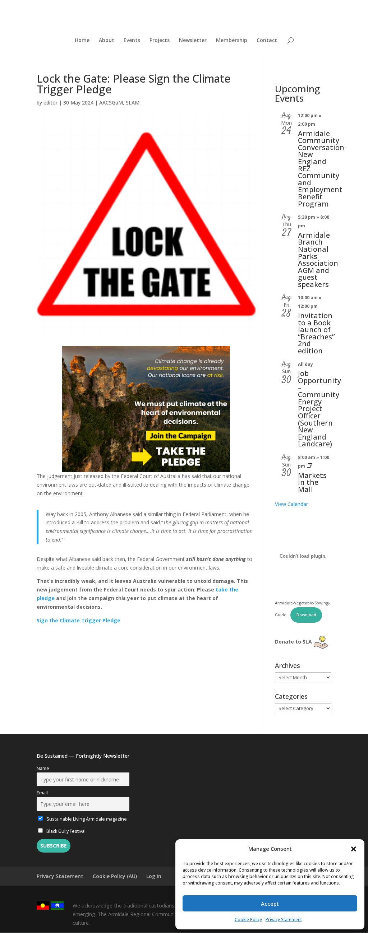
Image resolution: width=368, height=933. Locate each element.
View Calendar (291, 504)
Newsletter (193, 40)
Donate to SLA (293, 641)
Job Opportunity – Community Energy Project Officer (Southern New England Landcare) (319, 408)
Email (42, 793)
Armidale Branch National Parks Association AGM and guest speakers (318, 259)
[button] (353, 849)
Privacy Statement (284, 919)
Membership (231, 40)
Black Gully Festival (65, 831)
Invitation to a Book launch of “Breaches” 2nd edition (316, 333)
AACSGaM (111, 102)
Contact (267, 40)
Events (132, 40)
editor (50, 102)
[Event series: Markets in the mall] (309, 466)
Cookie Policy (248, 919)
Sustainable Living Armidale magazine (86, 819)
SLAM (132, 102)
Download (306, 614)
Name (43, 768)
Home (82, 40)
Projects (160, 40)
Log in (153, 876)
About (106, 40)
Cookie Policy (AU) (115, 876)
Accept (270, 903)
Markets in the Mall (312, 482)
